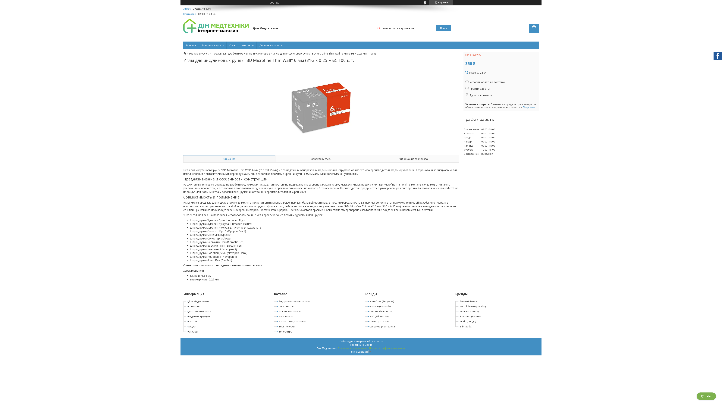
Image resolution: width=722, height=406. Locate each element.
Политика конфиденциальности (387, 348)
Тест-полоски (287, 326)
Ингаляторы (286, 316)
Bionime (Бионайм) (380, 306)
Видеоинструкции (199, 316)
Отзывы (193, 331)
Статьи (192, 321)
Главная (191, 45)
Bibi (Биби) (466, 326)
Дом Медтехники (198, 301)
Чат (709, 396)
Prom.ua (378, 341)
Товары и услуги (211, 45)
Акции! (192, 326)
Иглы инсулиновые (258, 53)
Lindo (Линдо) (468, 321)
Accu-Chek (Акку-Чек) (381, 301)
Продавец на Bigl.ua (361, 344)
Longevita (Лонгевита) (382, 326)
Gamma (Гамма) (469, 311)
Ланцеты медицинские (292, 321)
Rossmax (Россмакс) (471, 316)
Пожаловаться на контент (352, 348)
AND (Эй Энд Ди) (378, 316)
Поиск (443, 28)
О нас (232, 45)
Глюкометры (286, 306)
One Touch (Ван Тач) (381, 311)
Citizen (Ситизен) (379, 321)
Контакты (248, 45)
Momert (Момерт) (470, 301)
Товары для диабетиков (227, 53)
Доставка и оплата (270, 45)
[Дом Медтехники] (216, 26)
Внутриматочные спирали (294, 301)
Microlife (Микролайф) (473, 306)
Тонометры (286, 331)
